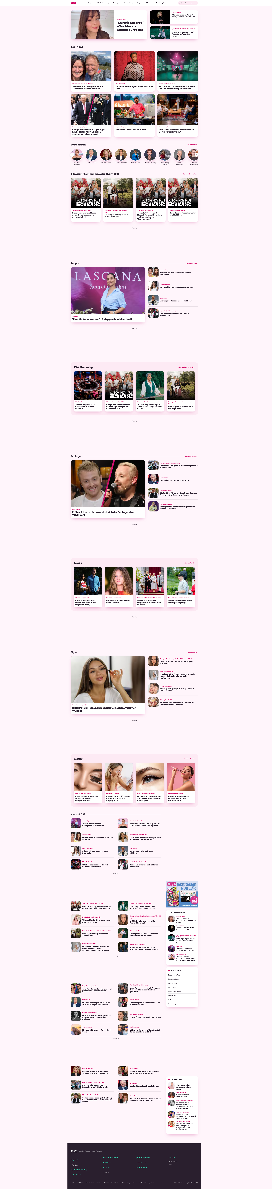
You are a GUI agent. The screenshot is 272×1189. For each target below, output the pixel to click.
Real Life (75, 1165)
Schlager (116, 3)
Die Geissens (172, 983)
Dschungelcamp (174, 979)
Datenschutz (90, 1183)
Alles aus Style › (193, 652)
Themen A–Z (173, 1161)
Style (148, 3)
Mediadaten (115, 1183)
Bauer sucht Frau (174, 975)
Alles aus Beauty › (189, 759)
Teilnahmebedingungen (147, 1183)
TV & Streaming (103, 3)
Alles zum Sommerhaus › (190, 174)
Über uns (135, 1183)
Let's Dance (172, 987)
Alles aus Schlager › (191, 456)
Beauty (107, 1173)
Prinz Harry (172, 1004)
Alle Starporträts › (192, 145)
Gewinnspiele (161, 3)
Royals (139, 3)
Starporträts (128, 3)
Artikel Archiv (80, 1183)
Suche (170, 1165)
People (90, 3)
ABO (72, 1183)
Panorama (141, 1168)
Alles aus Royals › (189, 563)
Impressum (99, 1183)
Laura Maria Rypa (174, 991)
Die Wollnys (172, 995)
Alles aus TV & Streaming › (186, 367)
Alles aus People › (192, 263)
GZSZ (170, 1000)
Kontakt (106, 1183)
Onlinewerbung (125, 1183)
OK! (73, 3)
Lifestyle (141, 1163)
